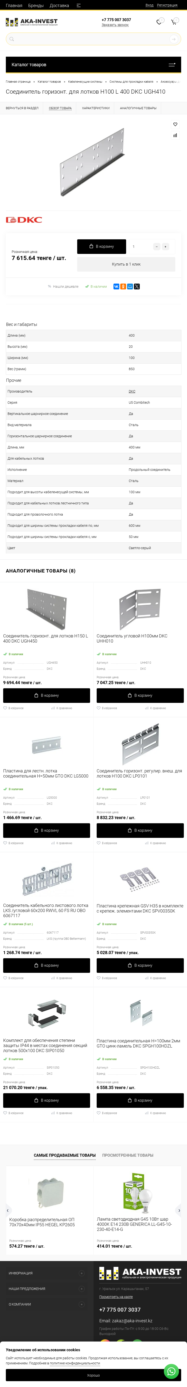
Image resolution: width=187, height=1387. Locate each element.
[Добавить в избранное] (175, 124)
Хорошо (93, 1375)
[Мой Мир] (130, 286)
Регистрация (167, 5)
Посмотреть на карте (116, 1297)
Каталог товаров (29, 64)
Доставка (59, 5)
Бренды (36, 5)
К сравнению (64, 708)
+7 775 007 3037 (116, 20)
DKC (132, 391)
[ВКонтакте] (116, 286)
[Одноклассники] (123, 286)
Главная (14, 5)
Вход (149, 5)
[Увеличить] (93, 162)
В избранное (16, 708)
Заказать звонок (115, 25)
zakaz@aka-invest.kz (132, 1320)
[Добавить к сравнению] (175, 135)
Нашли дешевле (65, 286)
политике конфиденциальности (75, 1363)
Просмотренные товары (127, 1155)
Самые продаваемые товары (65, 1155)
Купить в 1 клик (126, 264)
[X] (137, 286)
